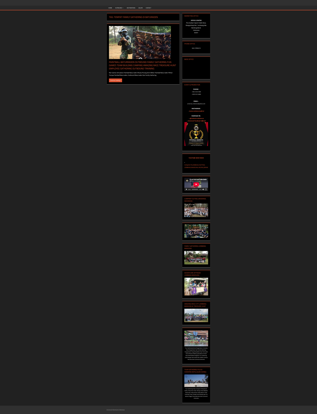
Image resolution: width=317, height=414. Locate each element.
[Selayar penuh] (206, 189)
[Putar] (186, 189)
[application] (196, 184)
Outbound (118, 8)
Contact (148, 8)
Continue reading (115, 80)
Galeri (140, 8)
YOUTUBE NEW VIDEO (196, 158)
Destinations (131, 8)
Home (110, 8)
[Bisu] (203, 189)
